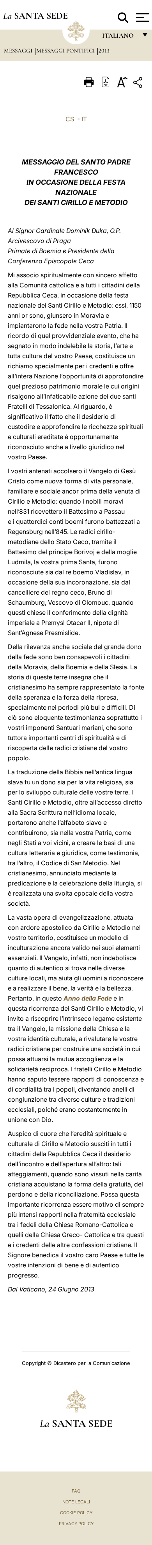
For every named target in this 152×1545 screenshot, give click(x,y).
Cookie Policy (76, 1512)
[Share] (138, 84)
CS (69, 119)
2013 (104, 50)
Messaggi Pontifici (66, 50)
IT (84, 119)
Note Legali (76, 1502)
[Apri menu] (141, 17)
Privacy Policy (76, 1523)
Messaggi (19, 50)
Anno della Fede (88, 998)
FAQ (76, 1491)
